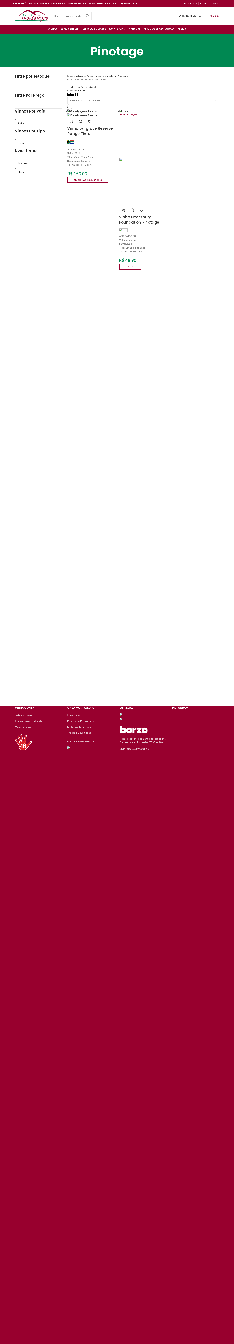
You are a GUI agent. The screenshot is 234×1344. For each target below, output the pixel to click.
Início (70, 75)
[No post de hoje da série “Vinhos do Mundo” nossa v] (195, 829)
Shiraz (21, 172)
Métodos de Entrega (79, 726)
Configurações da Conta (28, 720)
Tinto (21, 142)
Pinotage (23, 162)
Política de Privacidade (80, 720)
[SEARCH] (87, 16)
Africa (21, 123)
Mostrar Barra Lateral (83, 87)
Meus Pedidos (23, 726)
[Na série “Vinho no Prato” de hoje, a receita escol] (179, 994)
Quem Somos (74, 714)
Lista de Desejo (24, 714)
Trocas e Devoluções (79, 732)
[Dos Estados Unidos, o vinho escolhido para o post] (212, 836)
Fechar (73, 111)
